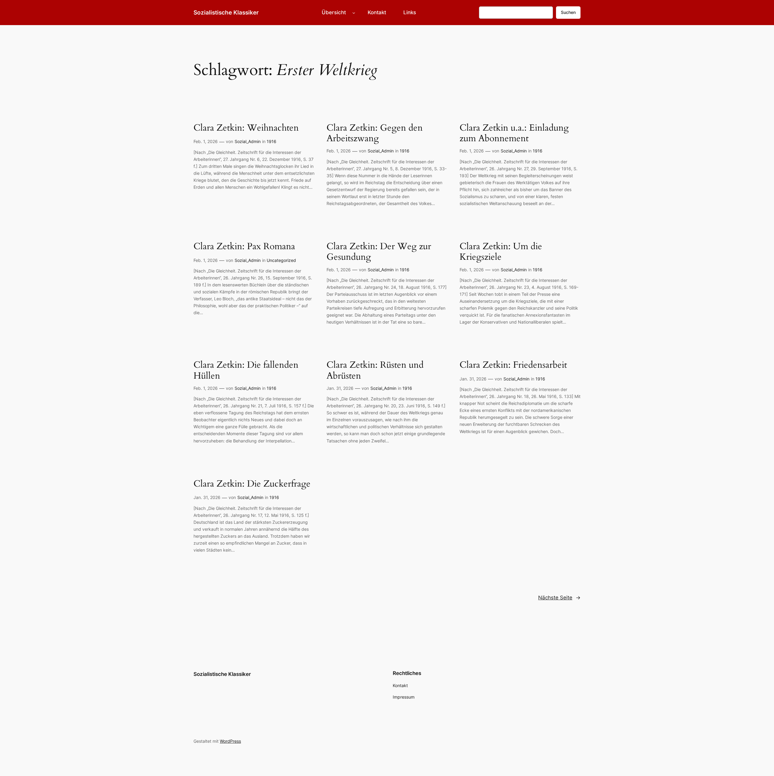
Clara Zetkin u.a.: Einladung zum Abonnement (514, 133)
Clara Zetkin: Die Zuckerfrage (252, 484)
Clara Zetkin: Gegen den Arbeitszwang (375, 133)
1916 (271, 141)
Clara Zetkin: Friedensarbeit (513, 365)
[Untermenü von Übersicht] (353, 12)
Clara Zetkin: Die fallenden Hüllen (246, 370)
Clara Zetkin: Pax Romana (244, 246)
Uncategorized (281, 260)
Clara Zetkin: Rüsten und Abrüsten (375, 370)
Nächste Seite (559, 598)
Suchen (568, 12)
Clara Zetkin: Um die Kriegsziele (501, 252)
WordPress (230, 741)
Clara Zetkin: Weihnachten (246, 128)
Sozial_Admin (248, 141)
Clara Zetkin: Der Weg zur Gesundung (379, 252)
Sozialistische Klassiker (226, 12)
